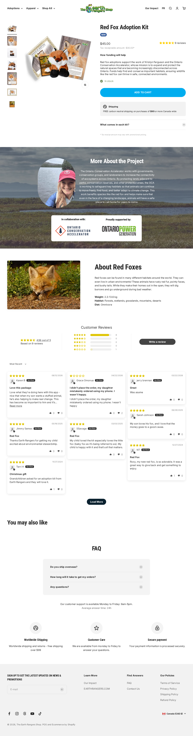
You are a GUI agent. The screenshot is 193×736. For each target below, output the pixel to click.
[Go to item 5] (12, 79)
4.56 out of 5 (43, 340)
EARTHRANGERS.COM (97, 688)
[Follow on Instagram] (17, 714)
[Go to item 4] (12, 65)
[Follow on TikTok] (40, 714)
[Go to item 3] (12, 53)
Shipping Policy (169, 694)
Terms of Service (170, 682)
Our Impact (151, 8)
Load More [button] (96, 501)
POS (44, 724)
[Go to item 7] (12, 104)
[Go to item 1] (12, 29)
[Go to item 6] (12, 92)
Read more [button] (16, 405)
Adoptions (13, 8)
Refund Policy (168, 700)
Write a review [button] (157, 341)
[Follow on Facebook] (9, 714)
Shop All (47, 8)
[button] (167, 42)
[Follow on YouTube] (32, 714)
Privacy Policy (168, 688)
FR (163, 8)
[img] (17, 375)
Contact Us (133, 688)
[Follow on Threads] (25, 714)
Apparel (30, 8)
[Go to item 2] (12, 41)
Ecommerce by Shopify (63, 724)
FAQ (129, 682)
